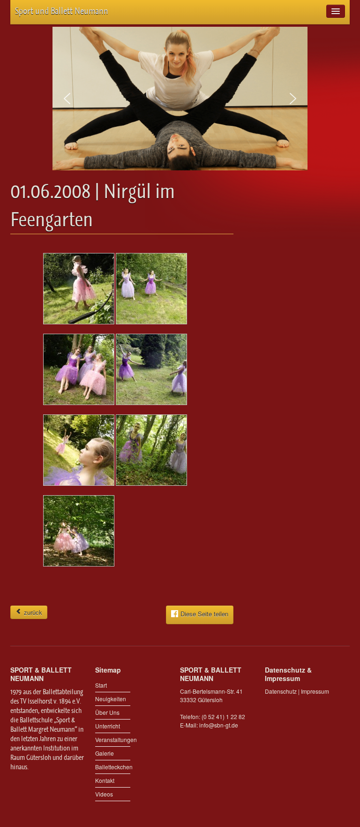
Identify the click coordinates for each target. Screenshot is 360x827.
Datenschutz (281, 691)
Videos (104, 794)
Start (101, 685)
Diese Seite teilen (204, 613)
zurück (32, 612)
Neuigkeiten (110, 699)
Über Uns (107, 712)
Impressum (315, 691)
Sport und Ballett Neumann (61, 11)
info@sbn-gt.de (218, 725)
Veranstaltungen (112, 739)
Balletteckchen (112, 767)
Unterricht (107, 726)
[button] (67, 98)
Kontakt (104, 780)
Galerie (104, 753)
